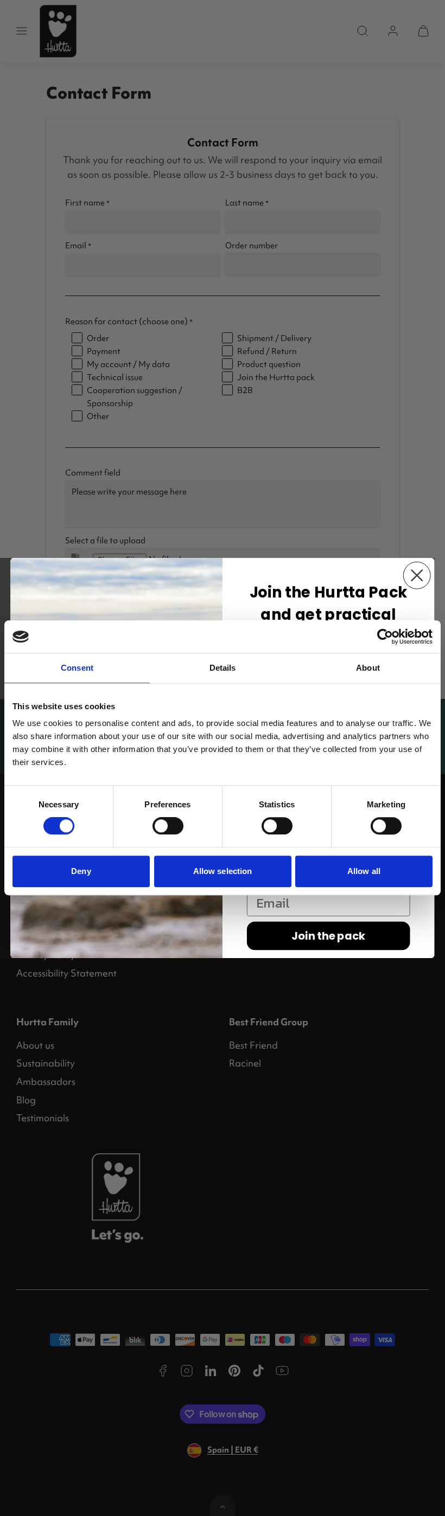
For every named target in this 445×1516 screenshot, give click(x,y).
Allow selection (222, 871)
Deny (81, 871)
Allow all (363, 871)
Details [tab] (222, 667)
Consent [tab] (77, 667)
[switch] (167, 825)
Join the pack (328, 935)
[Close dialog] (417, 575)
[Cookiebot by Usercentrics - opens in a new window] (385, 636)
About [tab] (368, 667)
